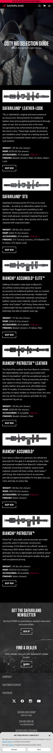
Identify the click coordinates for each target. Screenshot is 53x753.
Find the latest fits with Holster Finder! (26, 1)
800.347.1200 (26, 715)
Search (26, 664)
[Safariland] (13, 6)
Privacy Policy (7, 742)
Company (7, 677)
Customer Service (11, 685)
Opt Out (11, 745)
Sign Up (26, 631)
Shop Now (9, 168)
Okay (39, 749)
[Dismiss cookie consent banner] (49, 735)
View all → (35, 154)
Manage (14, 749)
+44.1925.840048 (27, 724)
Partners (7, 693)
